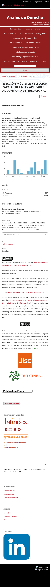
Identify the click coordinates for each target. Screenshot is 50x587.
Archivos (12, 77)
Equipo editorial (10, 33)
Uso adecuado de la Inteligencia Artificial (25, 43)
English (6, 513)
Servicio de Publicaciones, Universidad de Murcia (24, 292)
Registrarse (38, 2)
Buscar (25, 70)
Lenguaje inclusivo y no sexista (25, 38)
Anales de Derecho (25, 17)
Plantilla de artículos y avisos (15, 61)
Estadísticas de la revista (25, 52)
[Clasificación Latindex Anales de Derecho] (16, 449)
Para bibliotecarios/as (10, 497)
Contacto (33, 61)
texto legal (26, 303)
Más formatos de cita (11, 234)
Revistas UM (27, 2)
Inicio (4, 77)
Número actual (15, 29)
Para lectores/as (9, 491)
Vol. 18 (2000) (22, 77)
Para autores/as (8, 494)
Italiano (6, 520)
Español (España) (10, 516)
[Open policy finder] (25, 360)
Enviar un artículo (12, 404)
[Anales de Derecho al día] (16, 559)
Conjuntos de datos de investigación (25, 47)
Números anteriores (33, 29)
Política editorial (26, 33)
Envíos (43, 61)
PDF (44, 96)
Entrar (47, 2)
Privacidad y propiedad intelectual (25, 56)
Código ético (41, 33)
